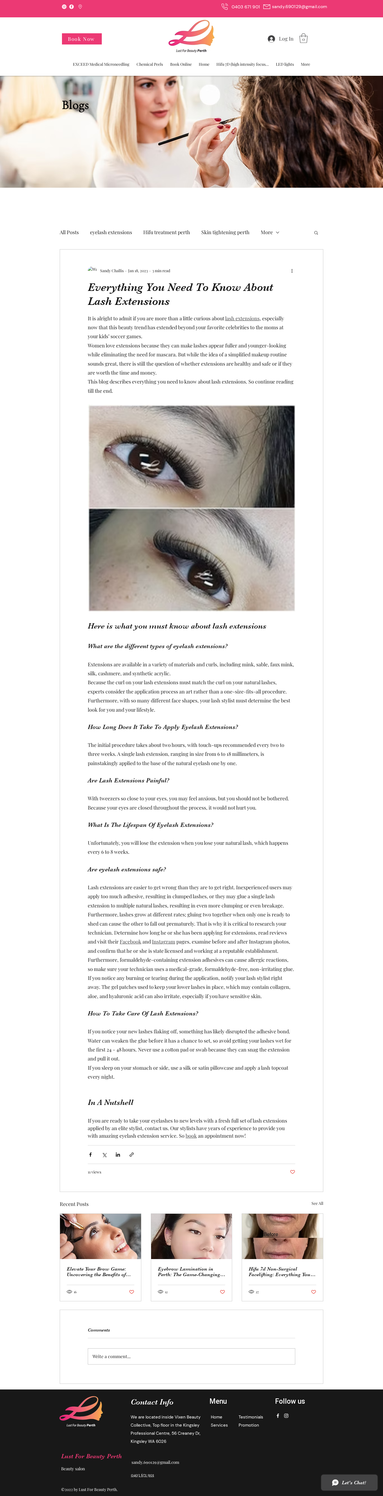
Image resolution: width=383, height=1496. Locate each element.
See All (317, 1203)
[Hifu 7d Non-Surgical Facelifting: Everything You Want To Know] (282, 1236)
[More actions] (292, 270)
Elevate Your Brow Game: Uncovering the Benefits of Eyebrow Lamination (96, 1271)
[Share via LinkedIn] (118, 1154)
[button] (303, 38)
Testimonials (251, 1417)
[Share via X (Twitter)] (104, 1154)
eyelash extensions (111, 232)
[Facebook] (71, 6)
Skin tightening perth (225, 232)
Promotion (249, 1425)
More (267, 232)
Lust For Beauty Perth (91, 1456)
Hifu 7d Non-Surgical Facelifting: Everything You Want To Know (279, 1271)
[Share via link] (131, 1154)
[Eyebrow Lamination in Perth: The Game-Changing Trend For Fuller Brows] (191, 1236)
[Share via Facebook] (90, 1154)
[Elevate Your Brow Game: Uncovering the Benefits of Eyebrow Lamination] (100, 1236)
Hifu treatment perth (166, 232)
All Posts (69, 232)
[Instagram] (64, 6)
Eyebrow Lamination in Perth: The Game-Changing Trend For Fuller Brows (189, 1271)
